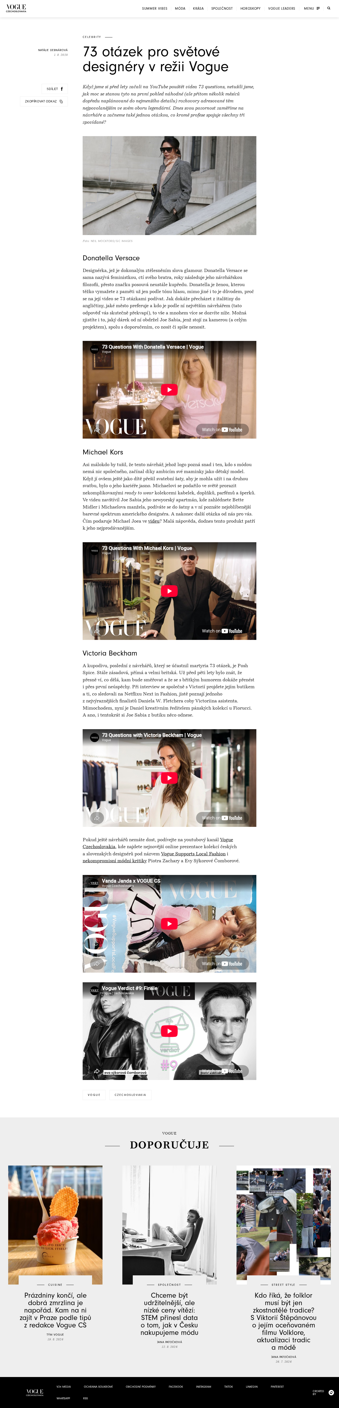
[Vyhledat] (328, 8)
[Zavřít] (334, 1403)
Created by (318, 1393)
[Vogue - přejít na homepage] (16, 8)
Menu (309, 9)
